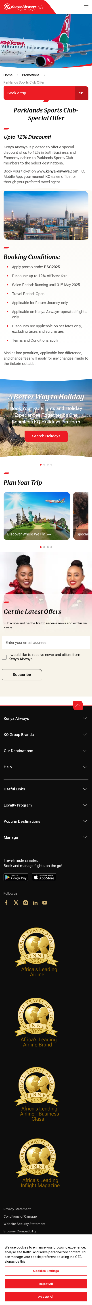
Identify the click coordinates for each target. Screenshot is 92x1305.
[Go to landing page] (23, 10)
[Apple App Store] (44, 877)
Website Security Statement (24, 1224)
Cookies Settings (46, 1271)
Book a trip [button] (16, 93)
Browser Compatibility (20, 1231)
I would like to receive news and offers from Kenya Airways (44, 657)
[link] (37, 516)
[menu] (86, 7)
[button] (78, 705)
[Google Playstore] (16, 877)
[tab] (41, 465)
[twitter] (16, 903)
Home (8, 75)
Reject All (46, 1284)
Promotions (31, 75)
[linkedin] (35, 903)
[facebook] (7, 903)
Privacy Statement (17, 1209)
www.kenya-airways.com (57, 171)
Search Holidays (46, 436)
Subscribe (22, 675)
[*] (55, 903)
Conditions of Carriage (20, 1216)
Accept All (46, 1296)
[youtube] (45, 903)
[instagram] (26, 903)
